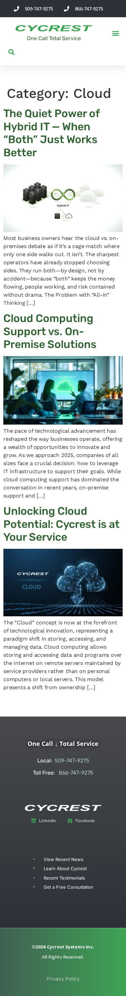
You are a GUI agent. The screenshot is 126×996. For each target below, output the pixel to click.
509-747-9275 (63, 760)
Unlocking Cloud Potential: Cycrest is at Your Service (61, 524)
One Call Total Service (54, 38)
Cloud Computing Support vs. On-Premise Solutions (49, 331)
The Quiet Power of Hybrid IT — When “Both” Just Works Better (51, 133)
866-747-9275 (63, 773)
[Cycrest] (53, 28)
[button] (115, 33)
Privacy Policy (63, 979)
